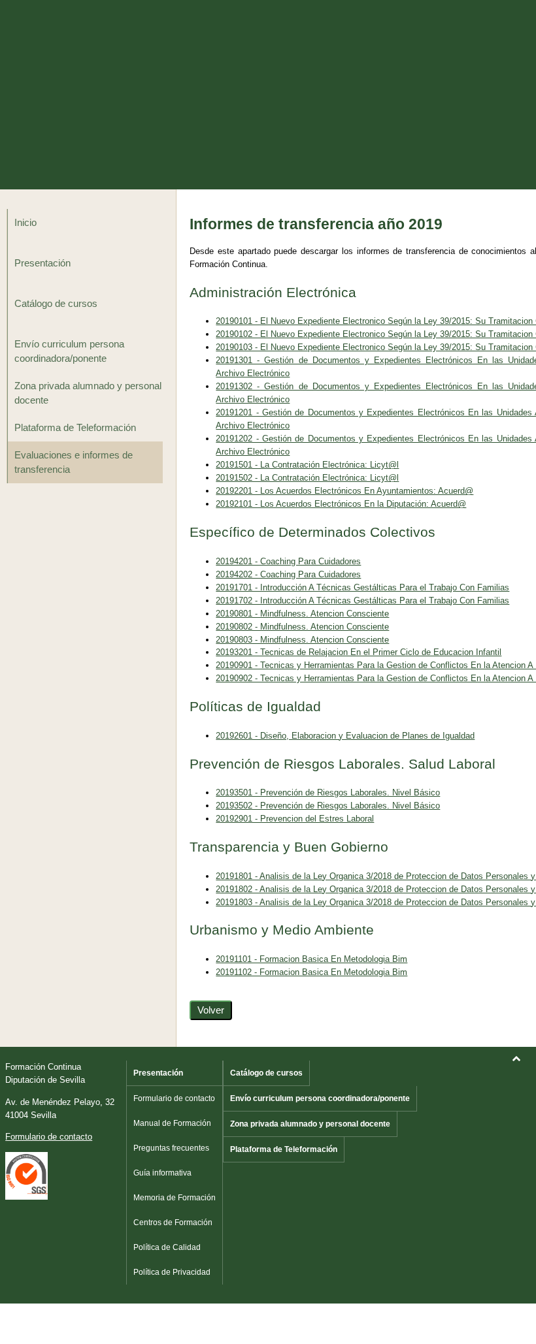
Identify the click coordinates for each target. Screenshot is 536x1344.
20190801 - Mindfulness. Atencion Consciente (302, 613)
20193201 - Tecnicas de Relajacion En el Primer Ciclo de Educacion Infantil (358, 652)
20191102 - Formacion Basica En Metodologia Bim (311, 972)
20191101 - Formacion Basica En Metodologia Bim (311, 959)
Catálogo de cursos (55, 303)
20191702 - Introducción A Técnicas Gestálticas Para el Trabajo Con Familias (362, 600)
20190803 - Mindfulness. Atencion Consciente (302, 640)
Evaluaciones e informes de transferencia (73, 462)
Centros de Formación (172, 1222)
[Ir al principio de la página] (516, 1058)
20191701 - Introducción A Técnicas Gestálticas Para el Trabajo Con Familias (362, 587)
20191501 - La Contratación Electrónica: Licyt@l (307, 465)
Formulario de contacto (48, 1137)
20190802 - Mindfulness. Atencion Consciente (302, 627)
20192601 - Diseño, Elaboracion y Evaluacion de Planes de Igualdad (345, 736)
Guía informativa (162, 1172)
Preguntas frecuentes (171, 1148)
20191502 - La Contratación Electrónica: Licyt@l (307, 478)
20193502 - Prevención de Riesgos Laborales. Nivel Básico (328, 805)
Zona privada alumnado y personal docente (87, 393)
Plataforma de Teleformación (75, 428)
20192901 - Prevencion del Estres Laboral (295, 819)
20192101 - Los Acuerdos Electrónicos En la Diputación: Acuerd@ (341, 504)
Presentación (42, 263)
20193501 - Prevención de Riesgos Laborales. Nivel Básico (328, 792)
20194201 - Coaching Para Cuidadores (288, 561)
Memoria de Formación (174, 1197)
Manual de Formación (172, 1123)
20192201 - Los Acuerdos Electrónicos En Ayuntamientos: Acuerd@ (344, 491)
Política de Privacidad (171, 1272)
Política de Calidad (167, 1247)
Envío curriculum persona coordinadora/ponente (69, 351)
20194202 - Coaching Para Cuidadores (288, 574)
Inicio (25, 222)
